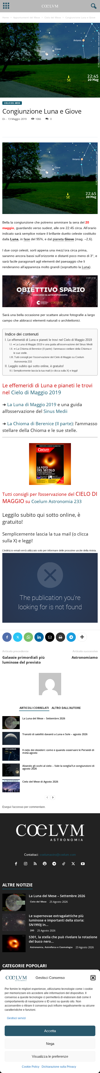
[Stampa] (60, 637)
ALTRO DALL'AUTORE (66, 708)
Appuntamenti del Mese (26, 17)
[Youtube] (83, 864)
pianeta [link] (58, 239)
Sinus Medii (54, 411)
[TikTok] (65, 864)
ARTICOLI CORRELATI (34, 708)
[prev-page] (47, 797)
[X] (17, 637)
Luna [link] (14, 239)
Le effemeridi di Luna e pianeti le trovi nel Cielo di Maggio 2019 (49, 340)
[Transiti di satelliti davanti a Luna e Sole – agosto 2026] (11, 738)
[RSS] (36, 864)
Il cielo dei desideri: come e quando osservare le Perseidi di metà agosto (58, 751)
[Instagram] (26, 864)
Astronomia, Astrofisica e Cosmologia (51, 947)
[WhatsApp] (28, 637)
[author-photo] (50, 684)
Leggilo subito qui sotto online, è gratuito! (36, 366)
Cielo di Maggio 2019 (36, 392)
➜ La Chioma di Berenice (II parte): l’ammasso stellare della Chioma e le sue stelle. (52, 350)
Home (5, 17)
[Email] (49, 637)
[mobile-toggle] (6, 6)
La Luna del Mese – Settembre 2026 (43, 718)
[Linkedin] (39, 637)
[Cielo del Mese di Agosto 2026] (11, 785)
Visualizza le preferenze (50, 1056)
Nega (50, 1044)
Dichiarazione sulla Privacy (59, 1066)
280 (32, 930)
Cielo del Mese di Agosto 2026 (40, 781)
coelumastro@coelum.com (58, 854)
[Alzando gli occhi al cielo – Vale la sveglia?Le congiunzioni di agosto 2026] (11, 770)
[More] (82, 637)
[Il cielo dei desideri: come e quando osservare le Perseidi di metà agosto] (11, 754)
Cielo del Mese (52, 17)
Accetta (50, 1031)
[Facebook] (7, 637)
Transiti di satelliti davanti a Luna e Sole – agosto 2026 (54, 734)
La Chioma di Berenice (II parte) (40, 424)
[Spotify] (45, 864)
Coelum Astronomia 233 (56, 501)
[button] (93, 977)
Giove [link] (69, 239)
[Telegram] (71, 637)
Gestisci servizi (16, 1018)
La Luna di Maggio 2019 (31, 405)
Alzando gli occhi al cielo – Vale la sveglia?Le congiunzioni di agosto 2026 (58, 767)
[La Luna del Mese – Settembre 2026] (11, 722)
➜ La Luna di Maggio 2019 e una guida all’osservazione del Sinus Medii (52, 344)
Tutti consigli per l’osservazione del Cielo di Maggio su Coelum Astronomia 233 (49, 359)
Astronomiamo (85, 657)
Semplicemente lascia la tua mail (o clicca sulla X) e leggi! (45, 370)
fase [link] (27, 239)
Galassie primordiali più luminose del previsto (23, 660)
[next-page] (52, 797)
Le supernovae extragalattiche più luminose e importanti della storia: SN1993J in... (56, 920)
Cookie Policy (30, 1066)
